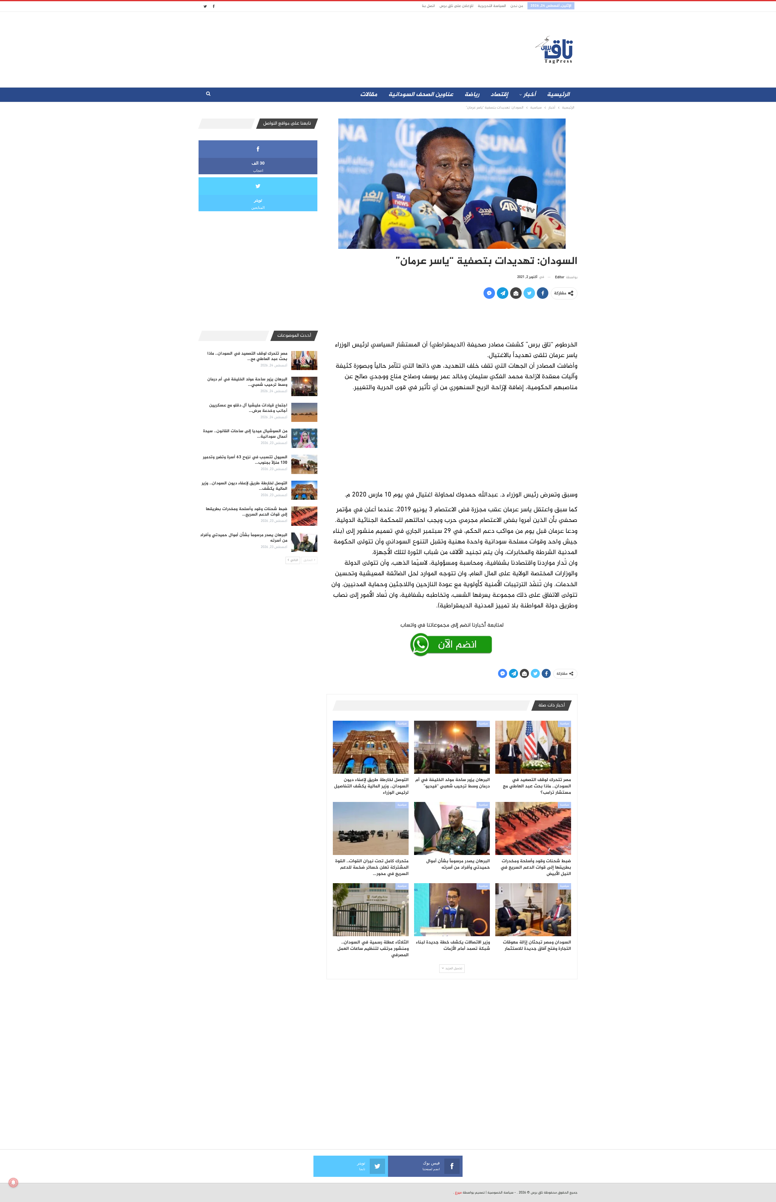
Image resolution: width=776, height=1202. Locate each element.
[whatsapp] (451, 638)
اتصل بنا (428, 6)
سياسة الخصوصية (500, 1193)
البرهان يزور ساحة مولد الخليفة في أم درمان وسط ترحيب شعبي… (247, 382)
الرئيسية (558, 95)
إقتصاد (499, 95)
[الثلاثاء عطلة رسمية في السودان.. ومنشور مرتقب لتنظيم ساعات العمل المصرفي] (371, 909)
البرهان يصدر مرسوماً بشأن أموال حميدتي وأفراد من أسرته (243, 538)
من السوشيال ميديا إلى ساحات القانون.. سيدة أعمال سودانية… (245, 434)
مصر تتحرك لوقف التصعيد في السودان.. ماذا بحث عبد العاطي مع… (247, 356)
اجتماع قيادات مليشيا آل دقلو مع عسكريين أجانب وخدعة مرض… (248, 408)
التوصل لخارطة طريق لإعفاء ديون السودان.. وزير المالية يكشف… (244, 486)
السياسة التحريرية (492, 6)
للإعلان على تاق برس (456, 6)
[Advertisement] (334, 48)
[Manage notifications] (13, 1182)
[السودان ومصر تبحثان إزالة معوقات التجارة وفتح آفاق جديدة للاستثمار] (533, 909)
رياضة (471, 95)
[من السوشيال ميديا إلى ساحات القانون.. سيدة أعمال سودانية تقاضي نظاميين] (304, 438)
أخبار (529, 95)
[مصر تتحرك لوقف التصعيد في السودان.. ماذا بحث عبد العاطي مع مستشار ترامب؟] (533, 747)
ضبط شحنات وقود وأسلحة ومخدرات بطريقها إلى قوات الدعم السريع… (246, 512)
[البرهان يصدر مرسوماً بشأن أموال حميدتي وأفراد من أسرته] (452, 828)
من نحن (516, 6)
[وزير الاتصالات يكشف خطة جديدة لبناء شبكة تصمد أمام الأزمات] (452, 909)
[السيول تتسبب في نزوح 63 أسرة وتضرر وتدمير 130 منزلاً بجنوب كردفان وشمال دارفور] (304, 464)
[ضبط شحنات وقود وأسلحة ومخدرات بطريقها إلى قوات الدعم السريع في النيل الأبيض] (533, 828)
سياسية (564, 723)
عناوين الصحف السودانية (420, 95)
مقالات (368, 95)
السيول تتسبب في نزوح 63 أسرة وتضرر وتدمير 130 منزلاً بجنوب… (245, 460)
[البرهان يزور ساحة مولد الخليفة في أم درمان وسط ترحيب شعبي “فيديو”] (452, 747)
